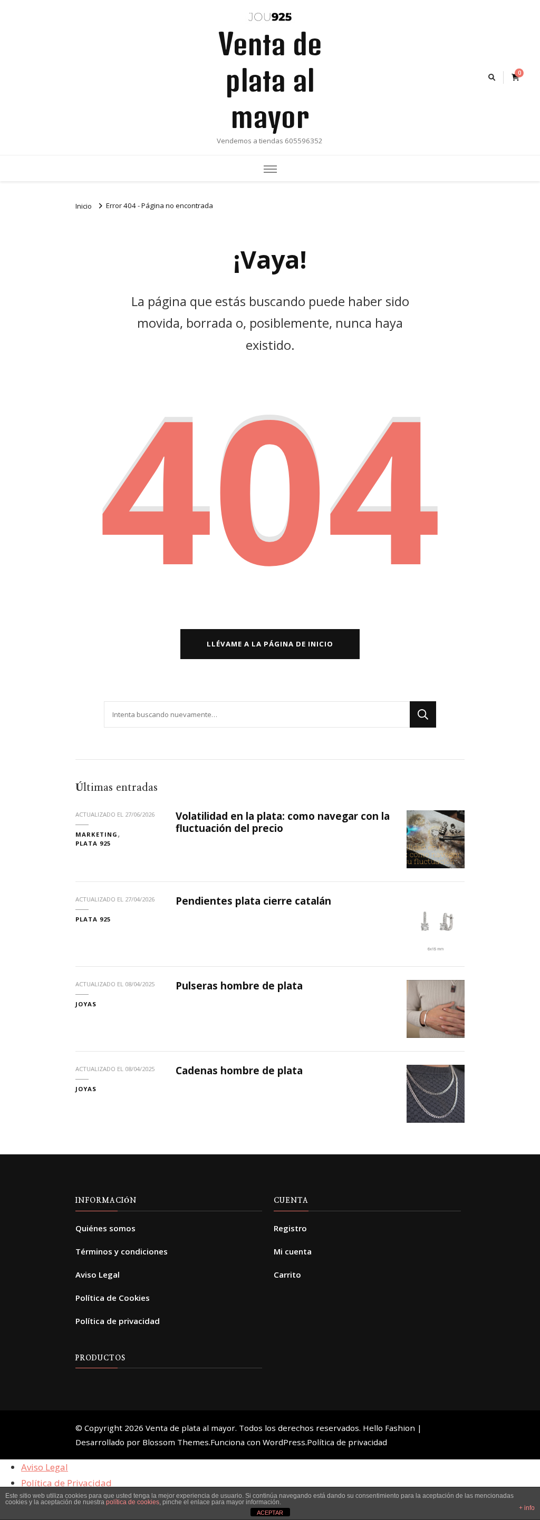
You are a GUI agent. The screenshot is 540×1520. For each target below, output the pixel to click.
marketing (96, 834)
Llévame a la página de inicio (270, 644)
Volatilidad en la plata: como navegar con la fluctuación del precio (283, 822)
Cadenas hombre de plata (239, 1070)
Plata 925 (93, 843)
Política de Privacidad (66, 1483)
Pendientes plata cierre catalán (253, 901)
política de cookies (132, 1502)
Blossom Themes (175, 1442)
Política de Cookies (112, 1297)
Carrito (287, 1274)
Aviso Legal (97, 1274)
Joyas (86, 1004)
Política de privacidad (117, 1321)
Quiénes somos (105, 1228)
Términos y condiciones (121, 1251)
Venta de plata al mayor (270, 80)
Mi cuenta (293, 1251)
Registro (290, 1228)
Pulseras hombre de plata (239, 986)
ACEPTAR (270, 1512)
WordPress (284, 1442)
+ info (527, 1508)
